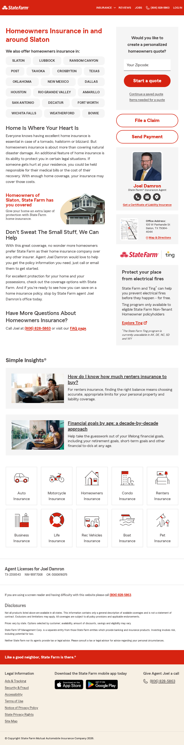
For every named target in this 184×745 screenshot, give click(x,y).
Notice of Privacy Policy (21, 708)
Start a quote (147, 80)
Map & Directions (160, 237)
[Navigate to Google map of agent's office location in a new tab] (157, 197)
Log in (177, 7)
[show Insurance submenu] (114, 7)
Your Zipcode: (138, 65)
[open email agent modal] (147, 197)
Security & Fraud (17, 688)
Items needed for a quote (147, 100)
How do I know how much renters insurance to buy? (117, 379)
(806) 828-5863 (160, 7)
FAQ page (78, 328)
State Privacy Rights (19, 714)
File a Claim (147, 120)
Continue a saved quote (146, 94)
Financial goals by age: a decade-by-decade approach (113, 426)
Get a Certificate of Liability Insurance (147, 204)
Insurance (104, 7)
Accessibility (14, 694)
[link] (15, 7)
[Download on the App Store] (69, 684)
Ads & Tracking (15, 681)
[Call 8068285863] (137, 197)
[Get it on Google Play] (102, 684)
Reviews (125, 7)
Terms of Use (14, 701)
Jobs (138, 7)
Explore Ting (132, 323)
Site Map (11, 721)
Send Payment (147, 136)
